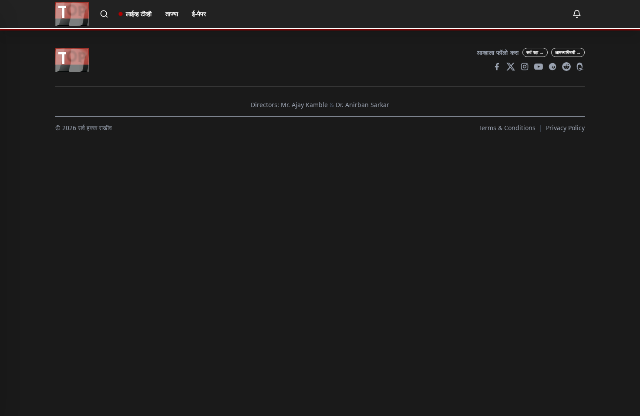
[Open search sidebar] (104, 14)
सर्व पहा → (535, 52)
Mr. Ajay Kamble (304, 105)
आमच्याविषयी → (568, 52)
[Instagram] (524, 66)
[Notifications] (577, 14)
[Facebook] (496, 66)
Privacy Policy (565, 128)
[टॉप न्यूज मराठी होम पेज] (72, 14)
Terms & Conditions (507, 128)
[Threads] (552, 66)
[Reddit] (566, 66)
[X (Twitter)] (510, 66)
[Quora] (580, 66)
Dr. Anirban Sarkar (362, 105)
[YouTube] (538, 66)
